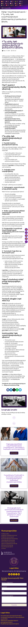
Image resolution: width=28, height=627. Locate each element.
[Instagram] (14, 574)
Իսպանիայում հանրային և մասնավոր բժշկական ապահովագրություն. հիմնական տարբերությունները (14, 478)
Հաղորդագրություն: (7, 595)
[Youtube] (12, 574)
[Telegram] (19, 574)
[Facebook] (9, 574)
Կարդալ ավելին (14, 453)
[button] (7, 389)
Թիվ (3, 591)
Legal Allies (5, 613)
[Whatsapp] (16, 574)
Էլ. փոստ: (4, 586)
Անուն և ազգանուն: (7, 582)
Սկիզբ (4, 12)
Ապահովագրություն (16, 12)
